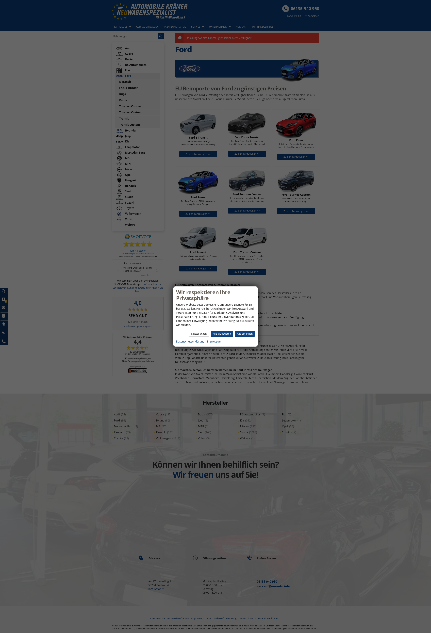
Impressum (214, 341)
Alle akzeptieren (222, 333)
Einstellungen (199, 333)
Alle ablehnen (245, 333)
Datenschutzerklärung (190, 341)
